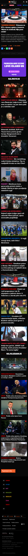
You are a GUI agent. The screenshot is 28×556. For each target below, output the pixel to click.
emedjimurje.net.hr (6, 543)
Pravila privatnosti (7, 525)
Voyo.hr (12, 538)
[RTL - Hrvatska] (4, 533)
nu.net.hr (4, 548)
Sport (8, 484)
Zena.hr (7, 538)
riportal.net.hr (14, 544)
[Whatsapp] (7, 48)
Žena (7, 501)
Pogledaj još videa (7, 471)
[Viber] (9, 48)
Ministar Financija (5, 53)
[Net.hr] (11, 533)
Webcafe (8, 497)
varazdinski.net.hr (6, 544)
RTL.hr (3, 538)
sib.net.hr (14, 543)
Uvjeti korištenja (6, 522)
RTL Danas (17, 45)
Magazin (8, 493)
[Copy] (12, 48)
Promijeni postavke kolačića (9, 528)
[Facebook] (2, 48)
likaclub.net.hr (10, 548)
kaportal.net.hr (20, 543)
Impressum (5, 519)
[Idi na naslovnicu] (13, 3)
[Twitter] (5, 48)
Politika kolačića (15, 522)
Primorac (13, 53)
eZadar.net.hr (18, 546)
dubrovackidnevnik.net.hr (8, 546)
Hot (7, 489)
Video (7, 505)
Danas (8, 480)
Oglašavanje (12, 519)
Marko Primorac (21, 53)
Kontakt (14, 525)
